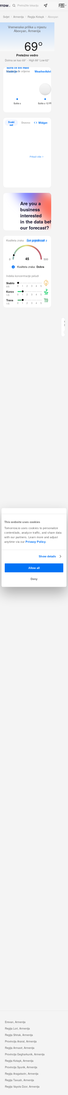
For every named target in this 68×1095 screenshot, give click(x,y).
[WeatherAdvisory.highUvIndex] (45, 93)
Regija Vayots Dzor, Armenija (22, 1086)
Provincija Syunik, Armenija (21, 1067)
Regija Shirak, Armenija (19, 1035)
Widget (42, 123)
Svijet (6, 17)
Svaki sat (11, 123)
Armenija (18, 17)
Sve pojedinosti (35, 241)
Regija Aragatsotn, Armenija (21, 1073)
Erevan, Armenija (15, 1022)
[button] (34, 5)
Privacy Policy (36, 541)
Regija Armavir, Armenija (19, 1048)
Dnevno (25, 122)
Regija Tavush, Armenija (19, 1080)
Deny (34, 579)
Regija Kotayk (36, 17)
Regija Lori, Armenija (17, 1028)
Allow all (34, 567)
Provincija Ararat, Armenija (21, 1041)
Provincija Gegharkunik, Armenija (25, 1054)
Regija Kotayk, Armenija (19, 1061)
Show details (47, 556)
